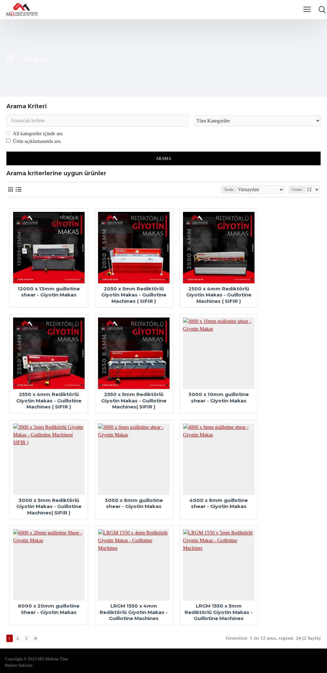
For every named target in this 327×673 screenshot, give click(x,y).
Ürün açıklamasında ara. (37, 141)
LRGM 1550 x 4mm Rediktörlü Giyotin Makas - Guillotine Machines (134, 612)
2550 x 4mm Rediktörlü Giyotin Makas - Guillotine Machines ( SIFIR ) (48, 400)
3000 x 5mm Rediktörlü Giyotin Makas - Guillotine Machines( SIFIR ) (48, 506)
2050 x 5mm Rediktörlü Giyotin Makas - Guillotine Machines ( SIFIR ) (133, 295)
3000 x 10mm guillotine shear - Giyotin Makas (218, 397)
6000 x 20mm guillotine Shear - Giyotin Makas (49, 609)
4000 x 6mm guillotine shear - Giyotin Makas (218, 503)
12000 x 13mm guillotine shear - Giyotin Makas (49, 292)
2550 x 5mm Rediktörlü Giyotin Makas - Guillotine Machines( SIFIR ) (133, 400)
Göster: (297, 189)
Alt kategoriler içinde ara (38, 133)
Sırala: (229, 189)
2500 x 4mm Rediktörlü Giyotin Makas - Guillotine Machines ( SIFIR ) (218, 295)
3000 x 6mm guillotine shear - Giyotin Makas (134, 503)
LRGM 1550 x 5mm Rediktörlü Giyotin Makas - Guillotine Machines (219, 612)
